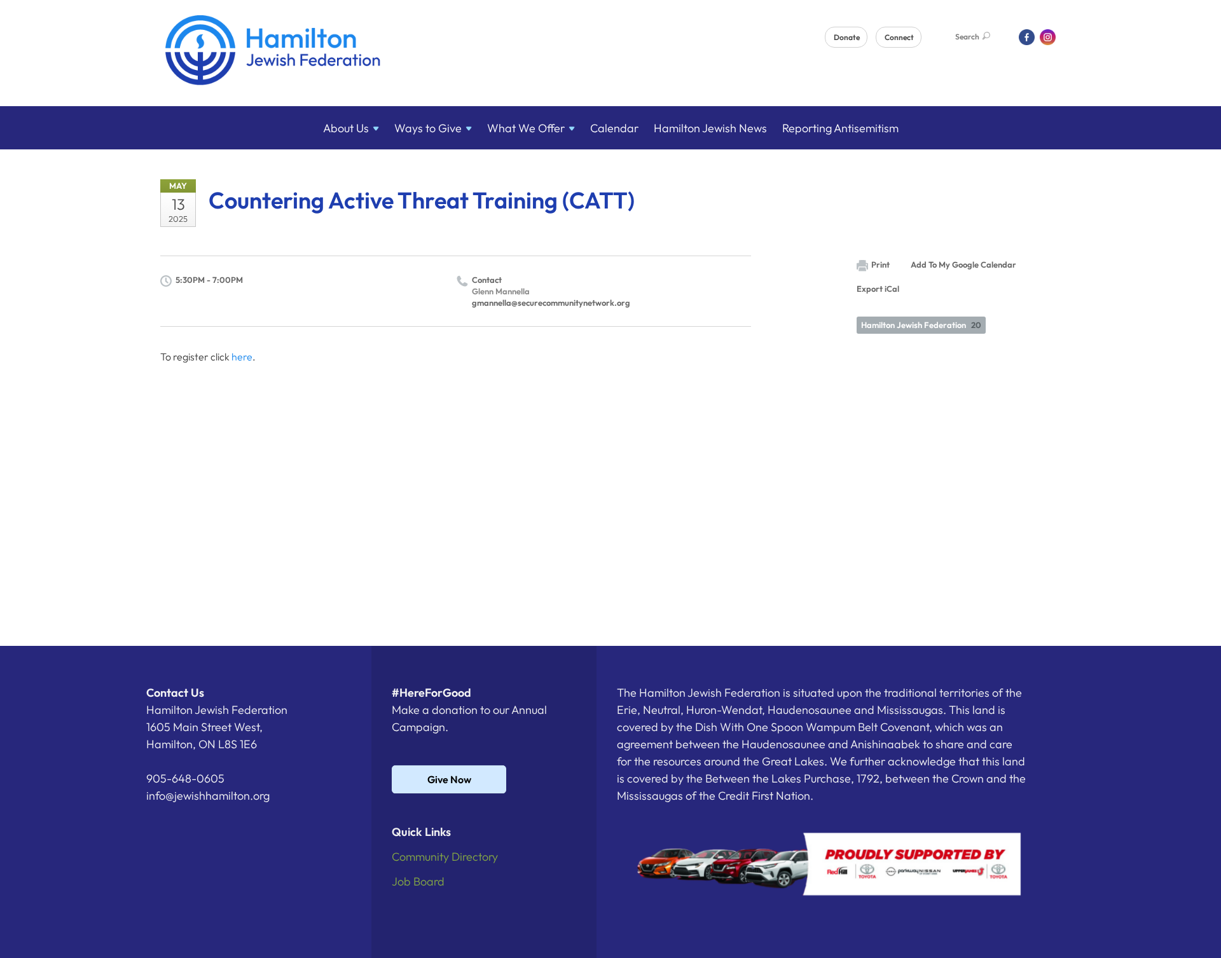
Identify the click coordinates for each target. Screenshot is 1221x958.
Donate (847, 37)
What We (526, 128)
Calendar (614, 128)
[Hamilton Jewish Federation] (273, 52)
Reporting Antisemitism (840, 128)
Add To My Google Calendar (963, 264)
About (346, 128)
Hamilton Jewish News (710, 128)
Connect (899, 37)
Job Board (418, 881)
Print (880, 264)
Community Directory (445, 856)
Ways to (428, 128)
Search (967, 36)
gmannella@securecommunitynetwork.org (551, 303)
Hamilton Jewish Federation (921, 325)
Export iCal (878, 289)
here (241, 356)
